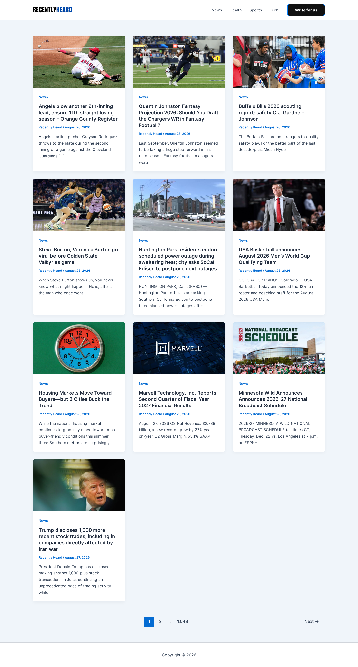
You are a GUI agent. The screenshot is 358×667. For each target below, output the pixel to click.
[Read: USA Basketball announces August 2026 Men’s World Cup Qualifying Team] (279, 204)
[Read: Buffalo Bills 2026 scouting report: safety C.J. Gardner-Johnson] (279, 61)
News (217, 10)
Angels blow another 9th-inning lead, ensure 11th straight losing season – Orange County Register (78, 112)
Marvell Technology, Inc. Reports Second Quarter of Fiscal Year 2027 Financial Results (177, 399)
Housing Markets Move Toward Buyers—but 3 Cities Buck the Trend (75, 399)
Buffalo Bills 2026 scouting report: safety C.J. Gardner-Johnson (271, 112)
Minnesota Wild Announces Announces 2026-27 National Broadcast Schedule (273, 399)
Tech (274, 10)
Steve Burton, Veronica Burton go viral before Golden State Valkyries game (78, 256)
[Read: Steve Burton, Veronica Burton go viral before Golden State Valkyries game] (79, 204)
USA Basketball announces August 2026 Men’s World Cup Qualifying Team (274, 256)
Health (236, 10)
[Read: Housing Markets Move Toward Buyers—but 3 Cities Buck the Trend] (79, 348)
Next (311, 621)
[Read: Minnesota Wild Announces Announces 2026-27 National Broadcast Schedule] (279, 348)
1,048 (182, 621)
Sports (255, 10)
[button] (306, 10)
